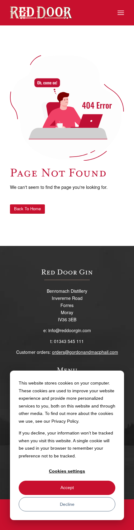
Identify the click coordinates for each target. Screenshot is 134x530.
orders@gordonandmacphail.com (85, 352)
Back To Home (27, 209)
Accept (67, 487)
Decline (67, 504)
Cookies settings (67, 471)
